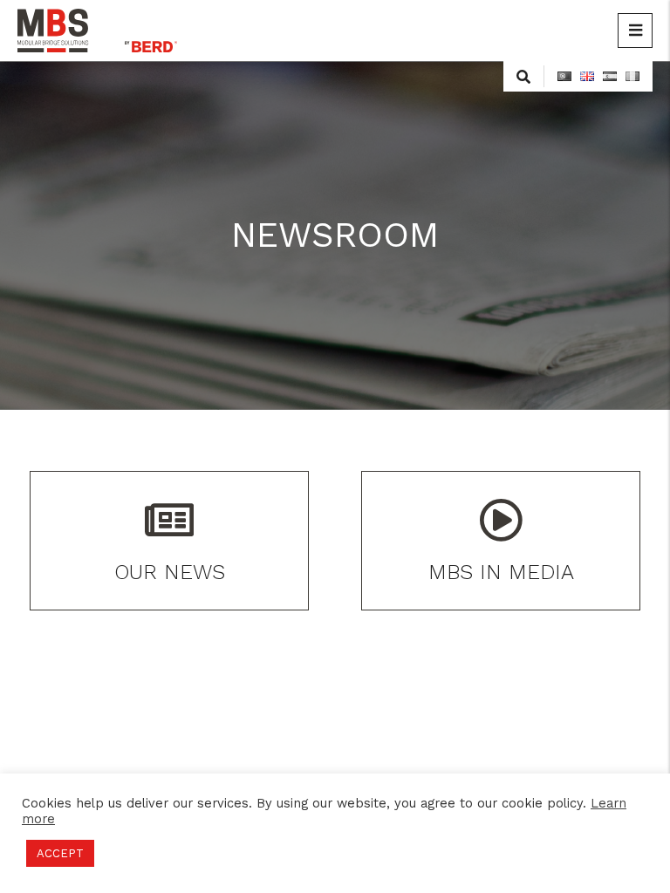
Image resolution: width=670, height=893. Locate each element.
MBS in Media (501, 572)
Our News (169, 572)
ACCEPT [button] (60, 853)
